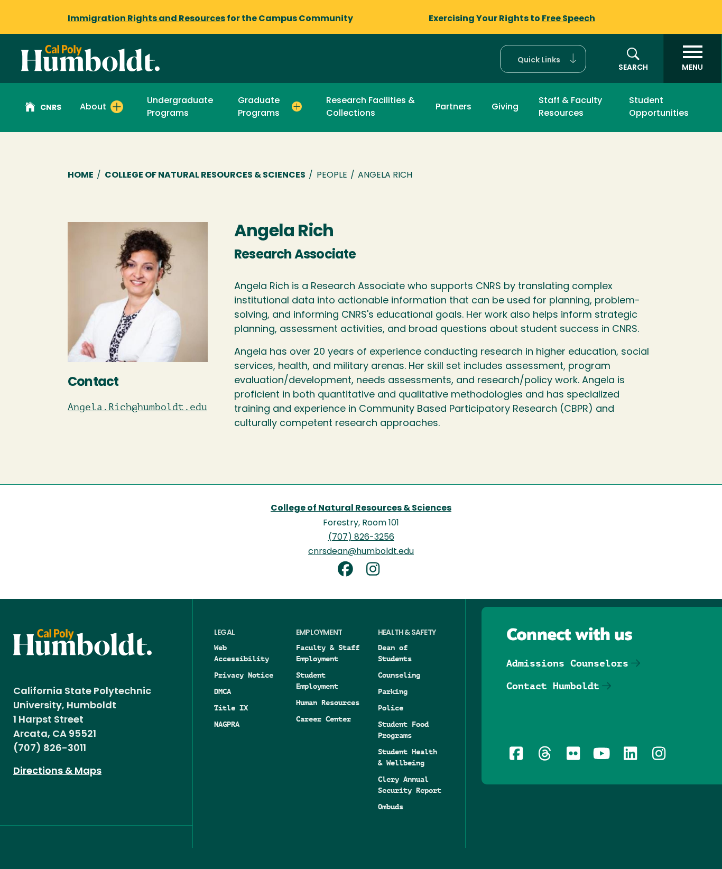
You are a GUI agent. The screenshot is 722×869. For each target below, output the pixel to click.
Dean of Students (395, 653)
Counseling (399, 675)
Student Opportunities (659, 107)
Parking (393, 691)
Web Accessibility (241, 653)
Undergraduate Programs (180, 107)
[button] (543, 59)
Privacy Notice (243, 675)
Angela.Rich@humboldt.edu (137, 407)
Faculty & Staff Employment (327, 653)
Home (81, 175)
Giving (505, 107)
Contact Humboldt (552, 685)
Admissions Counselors (567, 663)
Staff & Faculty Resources (570, 107)
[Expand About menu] (116, 106)
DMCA (222, 691)
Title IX (231, 708)
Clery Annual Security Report (409, 784)
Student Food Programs (403, 729)
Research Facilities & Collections (370, 107)
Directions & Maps (57, 771)
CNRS (50, 108)
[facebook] (349, 570)
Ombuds (390, 806)
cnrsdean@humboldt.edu (361, 552)
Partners (453, 107)
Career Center (323, 719)
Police (390, 708)
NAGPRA (226, 724)
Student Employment (317, 680)
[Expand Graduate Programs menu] (297, 106)
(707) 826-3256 (361, 537)
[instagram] (374, 570)
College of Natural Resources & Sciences (205, 175)
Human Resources (327, 702)
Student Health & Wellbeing (407, 757)
